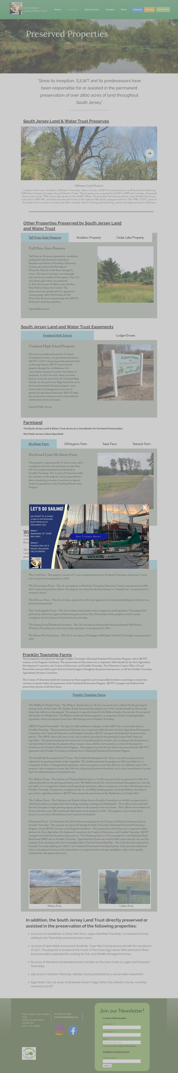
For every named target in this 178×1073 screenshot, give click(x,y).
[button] (145, 508)
